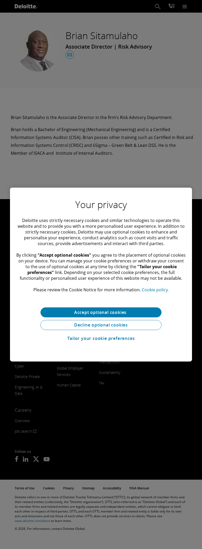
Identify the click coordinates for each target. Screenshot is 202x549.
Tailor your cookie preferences (101, 338)
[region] (101, 274)
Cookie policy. (155, 290)
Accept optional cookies (101, 312)
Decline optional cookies (101, 325)
